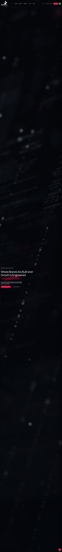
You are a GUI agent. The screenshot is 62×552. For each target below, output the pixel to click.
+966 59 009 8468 (49, 3)
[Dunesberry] (4, 3)
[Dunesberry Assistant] (59, 549)
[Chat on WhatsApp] (60, 4)
